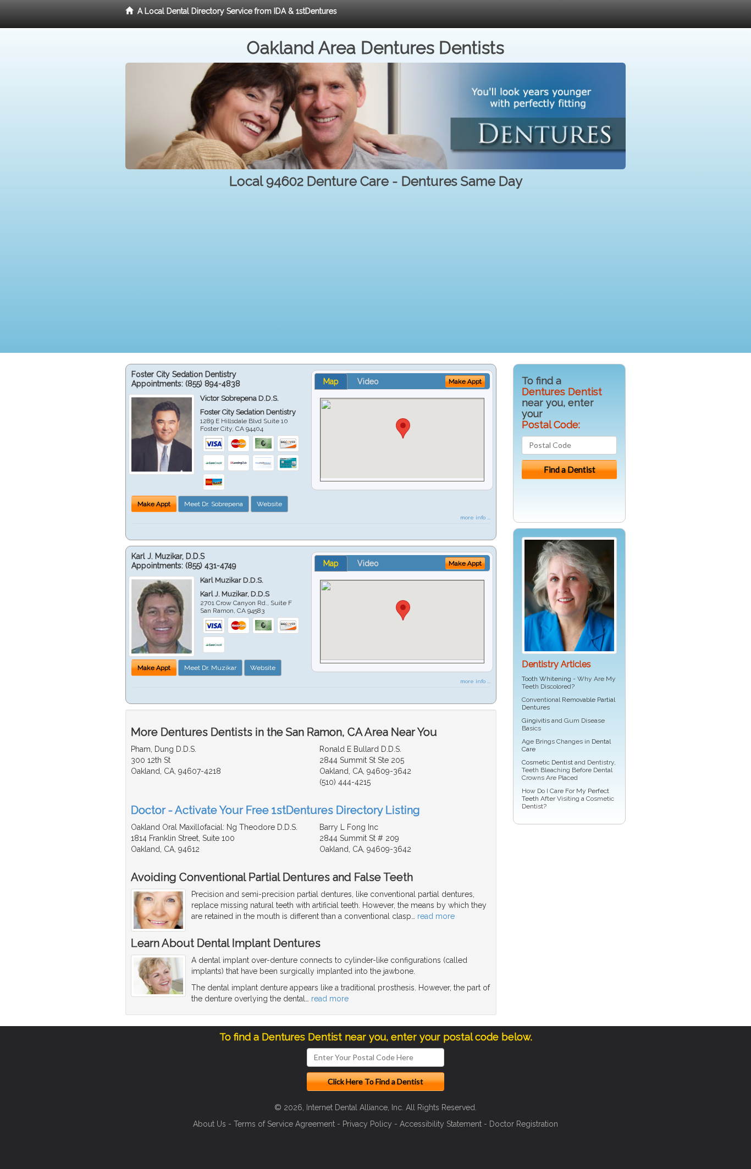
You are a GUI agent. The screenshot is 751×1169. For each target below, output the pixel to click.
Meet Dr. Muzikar (210, 668)
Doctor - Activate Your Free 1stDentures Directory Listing (275, 810)
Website (269, 504)
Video (368, 381)
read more (436, 916)
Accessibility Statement (441, 1124)
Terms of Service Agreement (284, 1124)
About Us (209, 1124)
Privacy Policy (367, 1124)
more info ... (475, 517)
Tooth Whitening (546, 679)
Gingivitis (536, 720)
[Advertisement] (375, 276)
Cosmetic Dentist (547, 762)
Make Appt (153, 504)
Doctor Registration (523, 1124)
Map (331, 381)
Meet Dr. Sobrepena (213, 504)
